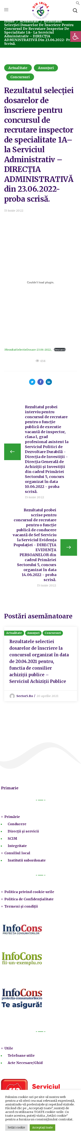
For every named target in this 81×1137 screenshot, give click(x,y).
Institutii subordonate (27, 860)
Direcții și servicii (23, 831)
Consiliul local (17, 853)
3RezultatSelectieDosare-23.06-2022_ (28, 349)
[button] (75, 36)
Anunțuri (46, 68)
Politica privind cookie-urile (29, 892)
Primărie (12, 817)
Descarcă (60, 349)
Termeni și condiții (21, 906)
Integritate (17, 846)
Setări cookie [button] (16, 1127)
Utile (8, 1048)
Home (9, 21)
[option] (40, 664)
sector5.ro (24, 696)
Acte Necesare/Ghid (25, 1063)
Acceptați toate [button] (42, 1127)
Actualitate (29, 21)
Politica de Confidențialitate (29, 899)
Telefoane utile (21, 1055)
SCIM (12, 838)
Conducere (17, 824)
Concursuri (20, 77)
